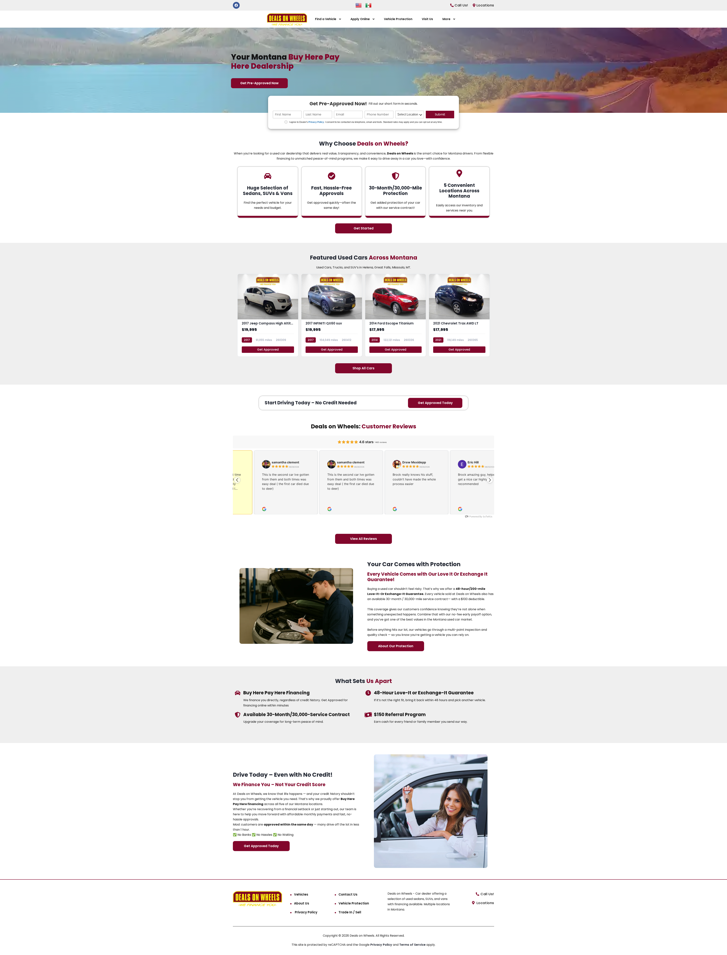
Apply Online (360, 19)
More (446, 19)
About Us (301, 903)
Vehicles (301, 894)
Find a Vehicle (325, 19)
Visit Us (427, 19)
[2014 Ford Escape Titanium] (395, 315)
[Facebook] (236, 5)
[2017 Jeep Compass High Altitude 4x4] (268, 315)
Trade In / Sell (350, 912)
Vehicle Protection (398, 19)
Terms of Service (412, 945)
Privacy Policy (316, 122)
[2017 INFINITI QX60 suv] (331, 315)
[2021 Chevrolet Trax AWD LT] (459, 315)
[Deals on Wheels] (287, 19)
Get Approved (268, 349)
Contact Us (348, 894)
